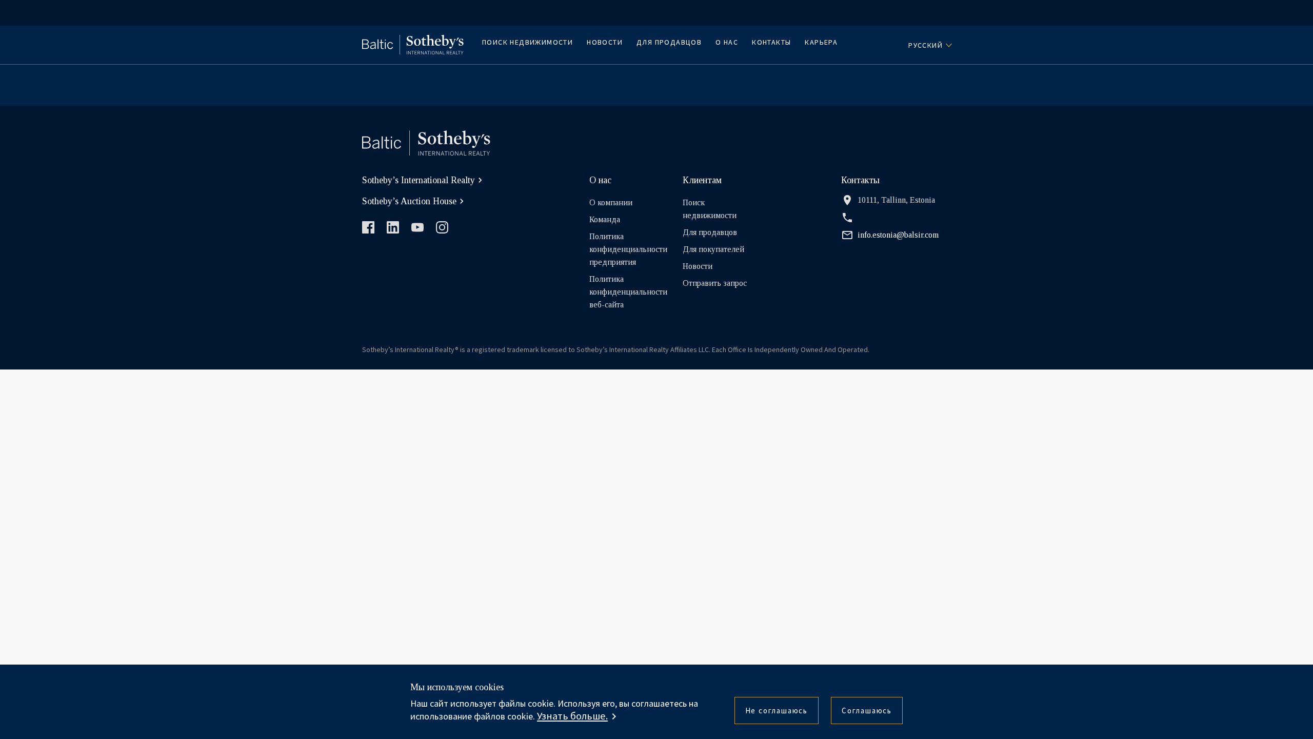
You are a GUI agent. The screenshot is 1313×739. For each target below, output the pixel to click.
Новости (605, 42)
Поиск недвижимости (527, 42)
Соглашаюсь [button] (867, 710)
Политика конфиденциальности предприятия (628, 249)
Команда (604, 219)
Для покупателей (713, 249)
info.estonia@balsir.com (898, 234)
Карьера (821, 42)
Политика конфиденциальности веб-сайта (628, 292)
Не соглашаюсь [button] (776, 710)
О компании (610, 202)
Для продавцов (669, 42)
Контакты (771, 42)
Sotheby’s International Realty (418, 180)
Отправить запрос (715, 283)
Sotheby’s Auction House (409, 201)
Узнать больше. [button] (572, 716)
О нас (726, 42)
